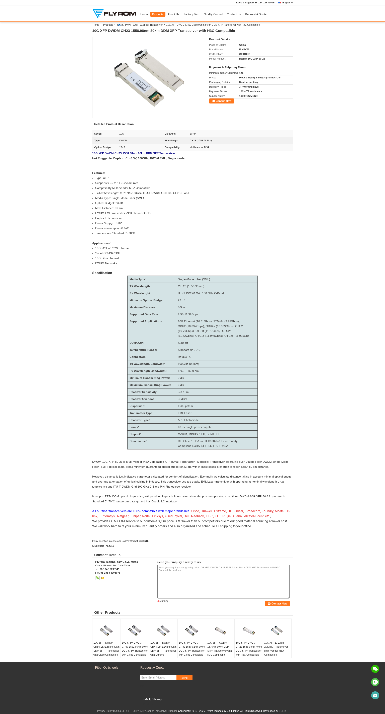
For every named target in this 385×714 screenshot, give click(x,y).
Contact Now (223, 100)
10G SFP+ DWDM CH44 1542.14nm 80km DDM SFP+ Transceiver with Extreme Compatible (163, 650)
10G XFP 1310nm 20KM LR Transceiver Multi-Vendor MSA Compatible (276, 648)
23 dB (181, 300)
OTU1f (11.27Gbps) (208, 331)
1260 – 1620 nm (188, 370)
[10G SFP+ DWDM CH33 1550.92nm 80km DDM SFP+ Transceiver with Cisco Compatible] (192, 631)
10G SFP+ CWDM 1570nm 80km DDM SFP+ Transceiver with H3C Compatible (219, 648)
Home (144, 14)
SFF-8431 (207, 445)
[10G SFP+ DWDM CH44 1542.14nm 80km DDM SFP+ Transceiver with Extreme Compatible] (163, 631)
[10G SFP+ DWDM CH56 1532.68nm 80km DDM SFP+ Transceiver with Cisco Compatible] (106, 631)
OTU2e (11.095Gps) (237, 335)
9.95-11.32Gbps (188, 314)
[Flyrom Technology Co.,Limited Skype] (97, 578)
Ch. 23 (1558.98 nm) (191, 286)
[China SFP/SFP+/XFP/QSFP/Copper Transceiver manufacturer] (115, 13)
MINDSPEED (197, 434)
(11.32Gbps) (186, 335)
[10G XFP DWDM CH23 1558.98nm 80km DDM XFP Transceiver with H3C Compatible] (148, 77)
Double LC (184, 356)
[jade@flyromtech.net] (375, 695)
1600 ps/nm (185, 406)
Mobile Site (149, 704)
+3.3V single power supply (194, 427)
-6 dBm (182, 399)
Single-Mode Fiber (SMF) (194, 279)
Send (184, 677)
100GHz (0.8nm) (188, 363)
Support (183, 342)
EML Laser (184, 413)
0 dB (181, 377)
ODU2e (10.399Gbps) (220, 326)
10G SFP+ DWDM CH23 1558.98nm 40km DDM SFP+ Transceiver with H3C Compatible (249, 648)
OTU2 (239, 326)
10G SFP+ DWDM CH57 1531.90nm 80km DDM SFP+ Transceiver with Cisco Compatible (135, 648)
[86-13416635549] (375, 682)
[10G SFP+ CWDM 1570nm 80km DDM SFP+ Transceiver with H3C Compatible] (220, 631)
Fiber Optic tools (106, 667)
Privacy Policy (104, 711)
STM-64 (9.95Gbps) (226, 321)
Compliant (184, 445)
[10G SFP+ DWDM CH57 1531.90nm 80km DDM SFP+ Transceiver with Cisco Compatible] (135, 631)
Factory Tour (191, 14)
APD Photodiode (188, 420)
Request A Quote (255, 14)
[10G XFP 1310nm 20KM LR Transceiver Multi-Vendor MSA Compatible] (277, 631)
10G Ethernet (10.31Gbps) (195, 321)
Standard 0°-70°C (189, 349)
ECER (282, 711)
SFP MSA (222, 445)
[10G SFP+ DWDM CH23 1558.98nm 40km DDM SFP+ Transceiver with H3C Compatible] (249, 631)
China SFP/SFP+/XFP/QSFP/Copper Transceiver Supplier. (146, 711)
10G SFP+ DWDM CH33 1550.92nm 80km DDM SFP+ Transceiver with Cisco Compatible (192, 648)
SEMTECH (213, 434)
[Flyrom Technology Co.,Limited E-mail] (103, 578)
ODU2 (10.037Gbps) (191, 326)
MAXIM (182, 434)
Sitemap (157, 699)
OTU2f (226, 331)
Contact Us (234, 14)
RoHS (196, 445)
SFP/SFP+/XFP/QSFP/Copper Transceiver (140, 24)
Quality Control (213, 14)
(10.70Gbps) (186, 331)
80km (181, 307)
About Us (173, 14)
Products (157, 14)
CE (180, 441)
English (286, 2)
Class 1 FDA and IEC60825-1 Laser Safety (210, 441)
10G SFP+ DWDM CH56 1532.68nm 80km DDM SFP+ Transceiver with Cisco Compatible (106, 648)
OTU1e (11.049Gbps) (209, 335)
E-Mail (146, 699)
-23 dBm (183, 392)
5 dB (181, 384)
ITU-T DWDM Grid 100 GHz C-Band (201, 293)
